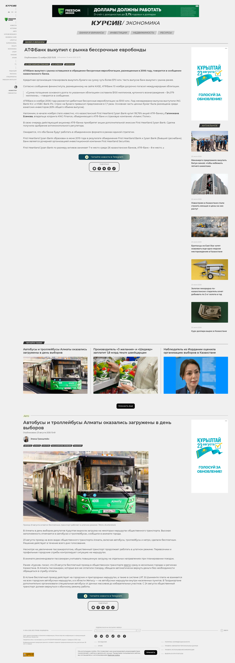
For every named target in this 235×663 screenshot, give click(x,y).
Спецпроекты (11, 77)
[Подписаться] (139, 630)
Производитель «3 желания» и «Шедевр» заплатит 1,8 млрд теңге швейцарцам (123, 351)
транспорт (78, 446)
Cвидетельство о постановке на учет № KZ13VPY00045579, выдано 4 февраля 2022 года (52, 640)
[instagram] (95, 636)
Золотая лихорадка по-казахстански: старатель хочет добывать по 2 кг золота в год (207, 291)
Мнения (14, 55)
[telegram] (101, 636)
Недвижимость (143, 32)
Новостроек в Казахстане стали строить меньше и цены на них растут (207, 206)
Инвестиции (118, 32)
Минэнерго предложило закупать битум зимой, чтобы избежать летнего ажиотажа (209, 163)
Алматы (37, 446)
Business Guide (11, 37)
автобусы (28, 446)
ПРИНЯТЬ (150, 652)
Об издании (102, 642)
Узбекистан (12, 93)
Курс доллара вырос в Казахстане (209, 331)
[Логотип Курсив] (11, 6)
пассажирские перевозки (61, 446)
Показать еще (125, 406)
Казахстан (13, 90)
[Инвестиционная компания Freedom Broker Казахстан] (10, 19)
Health (14, 46)
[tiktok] (113, 636)
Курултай (45, 446)
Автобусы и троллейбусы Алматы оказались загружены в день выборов (55, 351)
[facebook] (124, 636)
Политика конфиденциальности (177, 642)
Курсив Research (10, 34)
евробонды (69, 64)
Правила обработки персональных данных (181, 646)
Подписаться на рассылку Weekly (109, 627)
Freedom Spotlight (10, 80)
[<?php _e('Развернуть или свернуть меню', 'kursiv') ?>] (15, 87)
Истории (13, 28)
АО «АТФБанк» (57, 64)
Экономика (12, 49)
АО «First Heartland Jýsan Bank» (37, 64)
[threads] (118, 636)
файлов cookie (114, 655)
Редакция (13, 71)
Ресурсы (166, 32)
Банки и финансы (91, 32)
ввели (127, 565)
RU (9, 12)
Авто (15, 31)
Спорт (14, 52)
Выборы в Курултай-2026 (174, 653)
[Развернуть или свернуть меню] (16, 64)
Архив (14, 58)
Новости (13, 25)
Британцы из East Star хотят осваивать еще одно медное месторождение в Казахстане (206, 249)
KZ (16, 12)
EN (12, 12)
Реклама (13, 74)
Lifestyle (13, 40)
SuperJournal (11, 43)
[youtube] (107, 636)
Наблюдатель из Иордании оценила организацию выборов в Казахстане (190, 351)
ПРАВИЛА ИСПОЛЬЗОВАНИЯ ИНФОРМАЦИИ (179, 650)
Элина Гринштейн (39, 439)
